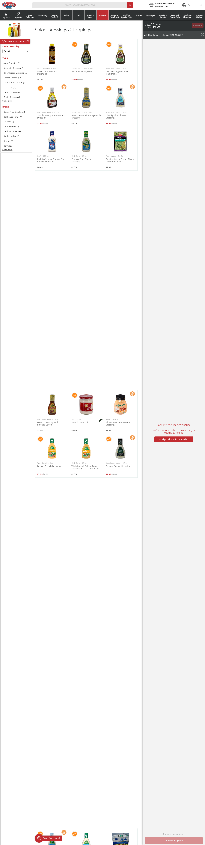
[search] (130, 5)
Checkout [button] (197, 25)
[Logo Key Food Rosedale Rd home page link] (9, 5)
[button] (163, 5)
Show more (7, 101)
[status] (157, 24)
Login (200, 5)
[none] (52, 61)
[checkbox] (16, 63)
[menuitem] (6, 15)
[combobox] (82, 5)
